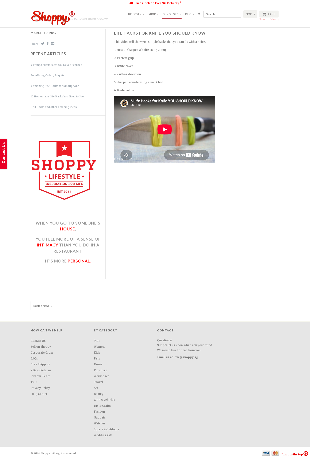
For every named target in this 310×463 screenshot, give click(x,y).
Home (98, 364)
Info (189, 14)
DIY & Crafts (102, 406)
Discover (136, 14)
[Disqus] (191, 225)
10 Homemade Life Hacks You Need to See (57, 96)
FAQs (34, 358)
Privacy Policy (40, 388)
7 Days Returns (41, 370)
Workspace (101, 376)
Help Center (39, 394)
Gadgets (100, 417)
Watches (99, 423)
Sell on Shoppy (41, 347)
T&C (33, 382)
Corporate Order (42, 352)
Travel (98, 382)
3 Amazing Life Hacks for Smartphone (55, 85)
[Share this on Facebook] (47, 43)
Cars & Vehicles (104, 400)
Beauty (99, 394)
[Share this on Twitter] (42, 43)
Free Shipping (40, 364)
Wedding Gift (103, 435)
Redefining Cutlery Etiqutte (48, 75)
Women (99, 347)
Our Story (172, 14)
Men (97, 341)
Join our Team (40, 376)
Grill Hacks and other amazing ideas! (54, 107)
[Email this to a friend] (52, 43)
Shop (153, 14)
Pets (97, 358)
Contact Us (38, 341)
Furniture (100, 370)
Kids (97, 352)
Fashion (99, 411)
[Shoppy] (60, 16)
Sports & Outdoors (106, 429)
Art (96, 388)
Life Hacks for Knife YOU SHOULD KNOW (160, 33)
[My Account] (199, 14)
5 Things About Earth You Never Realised (56, 64)
